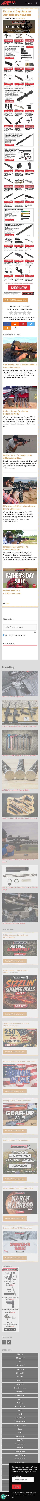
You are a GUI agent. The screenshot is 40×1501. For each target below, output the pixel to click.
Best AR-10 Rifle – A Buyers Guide (13, 696)
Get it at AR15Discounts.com (15, 300)
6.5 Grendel (20, 1373)
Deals (7, 603)
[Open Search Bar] (37, 3)
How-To (20, 1440)
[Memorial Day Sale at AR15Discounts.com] (20, 1085)
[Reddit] (15, 324)
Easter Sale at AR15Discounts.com (16, 1140)
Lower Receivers (20, 1459)
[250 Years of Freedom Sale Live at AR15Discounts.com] (20, 1046)
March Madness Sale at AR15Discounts (18, 1188)
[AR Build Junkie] (8, 3)
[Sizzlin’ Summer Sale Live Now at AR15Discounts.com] (20, 1008)
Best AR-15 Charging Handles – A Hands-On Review (19, 755)
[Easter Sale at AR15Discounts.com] (20, 1173)
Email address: (17, 1476)
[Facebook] (7, 324)
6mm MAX (20, 1392)
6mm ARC (20, 1380)
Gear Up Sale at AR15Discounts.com (17, 1101)
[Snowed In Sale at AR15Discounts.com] (20, 1252)
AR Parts (20, 1403)
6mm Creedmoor (20, 1388)
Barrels (20, 1414)
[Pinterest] (23, 324)
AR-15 (20, 1410)
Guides (20, 1433)
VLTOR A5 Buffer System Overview (13, 923)
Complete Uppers (20, 1425)
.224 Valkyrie (20, 1358)
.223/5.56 (20, 1354)
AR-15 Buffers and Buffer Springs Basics (15, 790)
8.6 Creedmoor (20, 1395)
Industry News (20, 1444)
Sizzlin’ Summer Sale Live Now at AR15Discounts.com (15, 971)
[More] (7, 328)
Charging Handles (20, 1421)
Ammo (20, 1399)
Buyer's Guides (20, 1418)
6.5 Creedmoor (20, 1369)
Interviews (20, 1448)
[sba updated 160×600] (10, 1331)
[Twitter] (31, 324)
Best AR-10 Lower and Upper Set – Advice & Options (19, 818)
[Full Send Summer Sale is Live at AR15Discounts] (20, 955)
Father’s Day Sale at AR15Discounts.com (17, 12)
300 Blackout (20, 1365)
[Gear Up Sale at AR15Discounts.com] (20, 1125)
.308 (20, 1362)
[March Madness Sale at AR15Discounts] (20, 1212)
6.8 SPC (20, 1377)
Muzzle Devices (20, 1462)
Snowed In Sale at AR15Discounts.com (17, 1228)
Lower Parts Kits (20, 1455)
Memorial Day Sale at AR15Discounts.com (19, 1061)
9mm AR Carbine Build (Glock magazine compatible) (19, 726)
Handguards (20, 1436)
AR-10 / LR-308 (20, 1406)
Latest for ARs (20, 1451)
